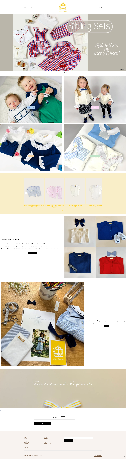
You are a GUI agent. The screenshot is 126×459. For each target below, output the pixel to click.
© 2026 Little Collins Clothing (29, 455)
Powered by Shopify (38, 455)
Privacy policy (26, 443)
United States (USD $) (98, 455)
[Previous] (26, 193)
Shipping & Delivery (27, 439)
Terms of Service (27, 444)
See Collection (11, 66)
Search (25, 437)
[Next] (100, 193)
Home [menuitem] (25, 7)
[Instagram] (24, 452)
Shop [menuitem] (28, 7)
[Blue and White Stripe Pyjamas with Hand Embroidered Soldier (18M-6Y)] (34, 191)
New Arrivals (63, 174)
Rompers (45, 441)
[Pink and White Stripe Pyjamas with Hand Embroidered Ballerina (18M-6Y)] (54, 191)
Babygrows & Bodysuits (95, 155)
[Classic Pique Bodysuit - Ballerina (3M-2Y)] (96, 191)
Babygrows (46, 438)
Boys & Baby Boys (31, 107)
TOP (124, 457)
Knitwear (45, 437)
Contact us (26, 447)
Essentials (31, 155)
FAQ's (25, 446)
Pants (45, 444)
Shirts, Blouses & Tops (47, 443)
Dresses (45, 442)
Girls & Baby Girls (95, 107)
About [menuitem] (31, 7)
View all (63, 210)
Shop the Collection (32, 252)
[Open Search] (94, 7)
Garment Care (26, 442)
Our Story (25, 438)
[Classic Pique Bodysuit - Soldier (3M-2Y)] (75, 191)
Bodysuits (45, 439)
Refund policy (26, 441)
